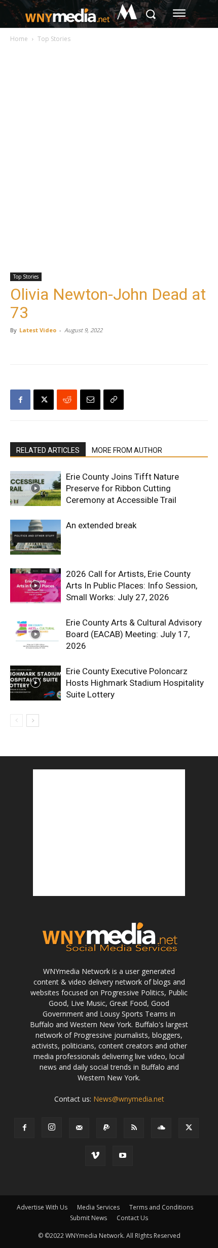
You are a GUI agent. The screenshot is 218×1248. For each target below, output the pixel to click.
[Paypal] (106, 1128)
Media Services (98, 1207)
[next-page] (32, 720)
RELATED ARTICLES (48, 450)
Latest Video (37, 330)
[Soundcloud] (161, 1128)
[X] (43, 399)
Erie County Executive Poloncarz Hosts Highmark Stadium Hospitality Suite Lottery (135, 682)
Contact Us (132, 1218)
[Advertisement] (109, 158)
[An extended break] (35, 537)
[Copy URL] (113, 399)
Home (19, 38)
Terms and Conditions (161, 1207)
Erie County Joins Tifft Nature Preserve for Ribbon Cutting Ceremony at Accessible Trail (122, 488)
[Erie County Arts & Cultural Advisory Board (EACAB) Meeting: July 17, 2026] (35, 634)
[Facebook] (20, 399)
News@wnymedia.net (128, 1099)
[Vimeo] (95, 1156)
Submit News (88, 1218)
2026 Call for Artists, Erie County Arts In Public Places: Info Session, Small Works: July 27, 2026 (131, 585)
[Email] (90, 399)
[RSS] (134, 1128)
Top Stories (54, 38)
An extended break (101, 525)
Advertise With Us (42, 1207)
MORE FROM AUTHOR (127, 450)
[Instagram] (52, 1127)
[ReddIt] (67, 399)
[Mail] (79, 1128)
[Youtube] (123, 1156)
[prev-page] (16, 720)
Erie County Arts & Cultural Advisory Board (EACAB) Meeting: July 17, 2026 (134, 634)
